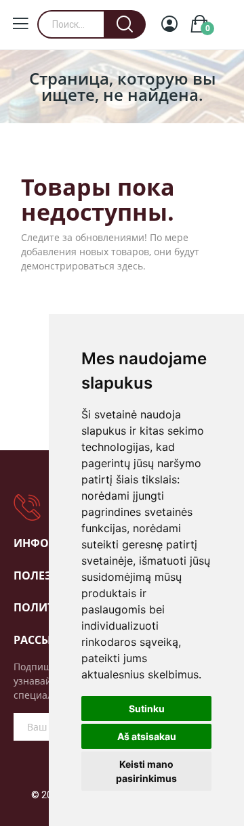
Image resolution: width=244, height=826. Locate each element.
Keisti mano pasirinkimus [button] (146, 771)
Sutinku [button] (147, 708)
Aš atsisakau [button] (146, 736)
